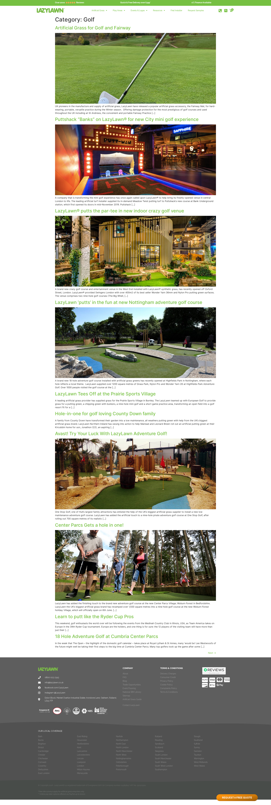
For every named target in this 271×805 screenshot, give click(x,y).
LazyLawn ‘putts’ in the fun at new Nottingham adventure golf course (128, 302)
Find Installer (176, 10)
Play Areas (117, 10)
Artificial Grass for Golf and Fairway (93, 28)
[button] (225, 10)
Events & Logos (138, 10)
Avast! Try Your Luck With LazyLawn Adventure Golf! (111, 433)
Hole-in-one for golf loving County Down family (105, 413)
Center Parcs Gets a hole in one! (89, 525)
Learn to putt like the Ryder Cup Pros (94, 616)
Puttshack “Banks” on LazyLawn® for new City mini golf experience (127, 119)
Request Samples (196, 10)
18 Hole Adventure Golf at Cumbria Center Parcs (106, 636)
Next (212, 652)
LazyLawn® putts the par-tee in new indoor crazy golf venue (119, 211)
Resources (157, 10)
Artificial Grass (98, 10)
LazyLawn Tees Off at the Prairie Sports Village (105, 394)
